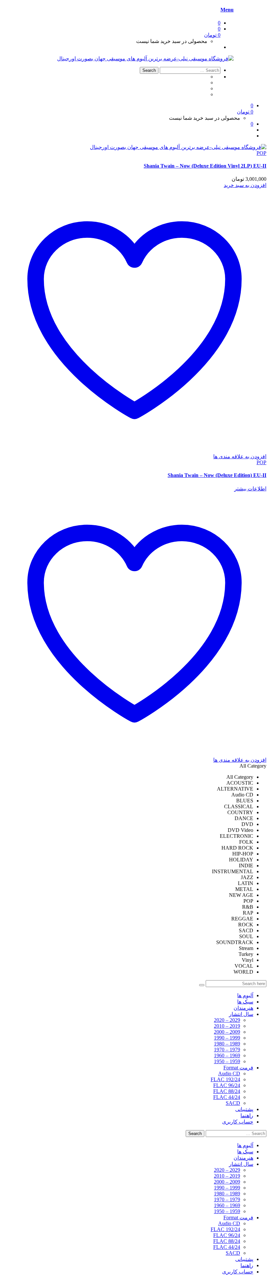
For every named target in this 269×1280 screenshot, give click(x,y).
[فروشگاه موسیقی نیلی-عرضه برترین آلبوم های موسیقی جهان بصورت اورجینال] (145, 58)
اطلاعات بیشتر (250, 488)
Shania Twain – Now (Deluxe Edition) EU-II (217, 475)
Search (149, 70)
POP (261, 153)
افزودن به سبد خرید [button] (245, 185)
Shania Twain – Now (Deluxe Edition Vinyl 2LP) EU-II (205, 166)
